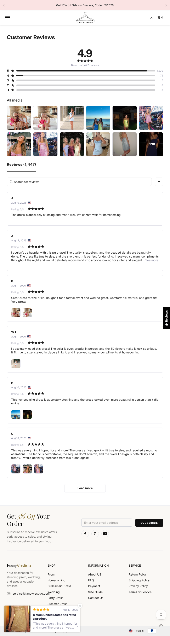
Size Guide (95, 592)
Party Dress (55, 598)
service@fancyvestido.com (27, 593)
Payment (94, 586)
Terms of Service (140, 592)
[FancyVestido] (85, 17)
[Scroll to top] (161, 625)
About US (94, 574)
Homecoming (56, 580)
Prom (51, 574)
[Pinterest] (95, 533)
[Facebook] (85, 533)
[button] (81, 71)
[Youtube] (105, 533)
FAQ (91, 580)
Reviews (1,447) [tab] (21, 165)
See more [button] (151, 260)
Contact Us (95, 598)
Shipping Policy (139, 580)
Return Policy (138, 574)
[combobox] (159, 182)
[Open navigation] (38, 17)
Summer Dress (57, 604)
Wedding (53, 592)
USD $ (139, 631)
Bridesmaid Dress (59, 586)
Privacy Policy (138, 586)
